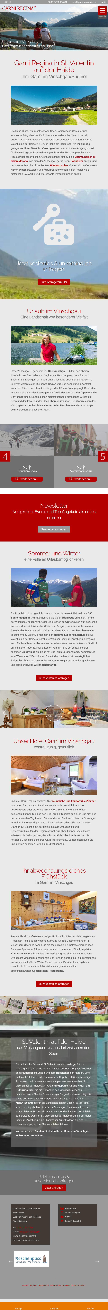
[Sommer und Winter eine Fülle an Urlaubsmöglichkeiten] (54, 598)
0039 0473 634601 (24, 1238)
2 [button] (49, 500)
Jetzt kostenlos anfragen (54, 688)
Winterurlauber (59, 165)
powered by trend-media (73, 1296)
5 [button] (61, 500)
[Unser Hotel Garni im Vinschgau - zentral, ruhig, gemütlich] (54, 786)
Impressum (44, 1296)
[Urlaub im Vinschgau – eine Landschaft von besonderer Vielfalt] (54, 345)
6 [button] (65, 500)
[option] (27, 456)
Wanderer (78, 161)
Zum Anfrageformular (54, 282)
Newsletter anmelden (54, 540)
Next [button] (103, 461)
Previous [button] (5, 461)
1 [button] (44, 500)
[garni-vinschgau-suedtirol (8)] (40, 1023)
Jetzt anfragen (54, 1198)
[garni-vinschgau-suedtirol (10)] (94, 1023)
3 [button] (53, 500)
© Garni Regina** (29, 1296)
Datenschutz (55, 1296)
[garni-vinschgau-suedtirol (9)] (67, 1023)
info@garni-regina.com (29, 1242)
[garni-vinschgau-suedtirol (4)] (13, 1023)
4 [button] (57, 500)
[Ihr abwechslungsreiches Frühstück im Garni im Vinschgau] (54, 921)
